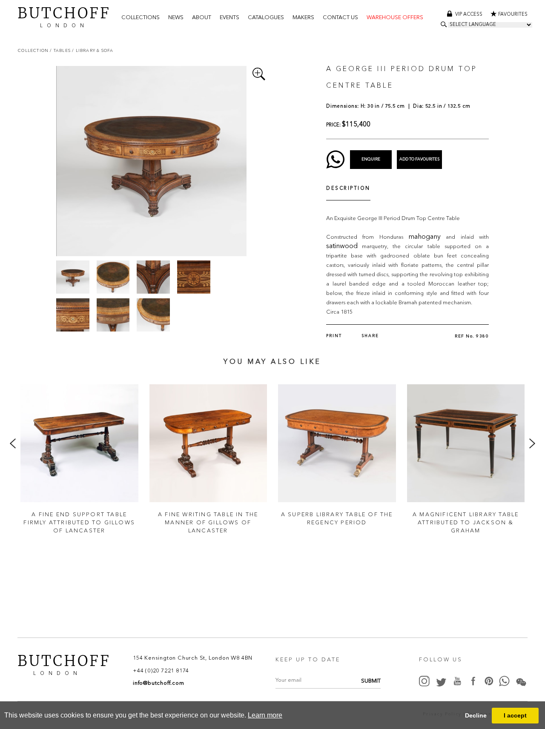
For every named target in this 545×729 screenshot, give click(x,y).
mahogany (424, 237)
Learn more (265, 715)
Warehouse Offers (395, 17)
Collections (140, 17)
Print (334, 336)
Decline (476, 715)
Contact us (340, 17)
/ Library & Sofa (92, 50)
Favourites (513, 14)
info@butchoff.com (158, 683)
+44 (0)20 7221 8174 (161, 671)
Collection (34, 50)
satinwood (342, 246)
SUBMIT (371, 681)
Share (370, 336)
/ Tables (61, 50)
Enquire (370, 159)
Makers (303, 17)
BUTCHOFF (64, 16)
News (176, 17)
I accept (515, 715)
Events (229, 17)
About (201, 17)
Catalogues (266, 17)
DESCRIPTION (348, 188)
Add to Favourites (419, 159)
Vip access (469, 14)
